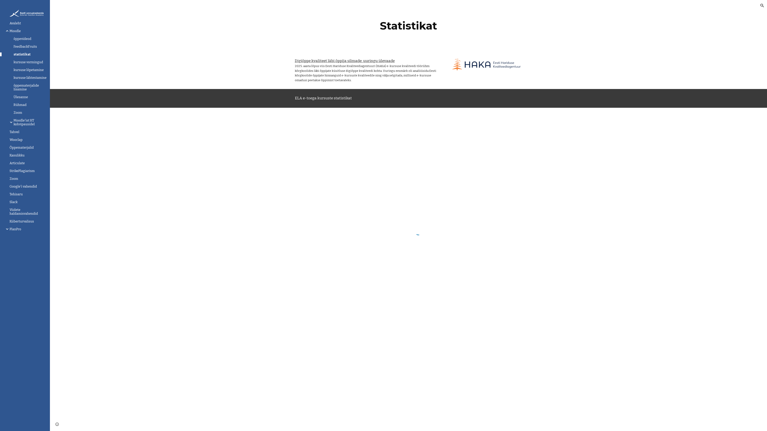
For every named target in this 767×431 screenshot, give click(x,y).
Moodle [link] (15, 31)
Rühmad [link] (20, 105)
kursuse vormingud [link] (28, 62)
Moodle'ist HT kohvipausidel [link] (24, 122)
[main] (408, 26)
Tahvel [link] (14, 132)
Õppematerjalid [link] (22, 147)
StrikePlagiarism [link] (22, 171)
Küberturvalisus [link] (22, 221)
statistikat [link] (22, 54)
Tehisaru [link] (16, 194)
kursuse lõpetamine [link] (29, 70)
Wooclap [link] (16, 140)
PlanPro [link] (15, 229)
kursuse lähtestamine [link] (30, 78)
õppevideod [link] (22, 39)
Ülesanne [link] (21, 97)
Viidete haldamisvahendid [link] (24, 212)
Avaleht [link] (15, 23)
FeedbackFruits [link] (25, 46)
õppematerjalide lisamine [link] (26, 87)
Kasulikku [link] (17, 155)
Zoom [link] (18, 113)
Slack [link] (14, 202)
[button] (762, 5)
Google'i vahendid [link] (23, 186)
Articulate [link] (17, 163)
